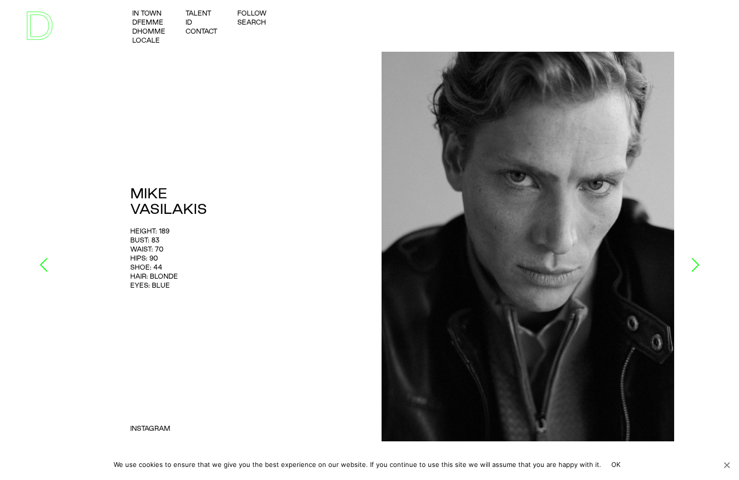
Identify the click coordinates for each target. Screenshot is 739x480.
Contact (201, 31)
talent (198, 13)
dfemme (147, 22)
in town (146, 13)
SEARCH (251, 22)
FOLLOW (251, 13)
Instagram (150, 428)
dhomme (148, 31)
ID (189, 22)
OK (616, 464)
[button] (44, 265)
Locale (146, 40)
